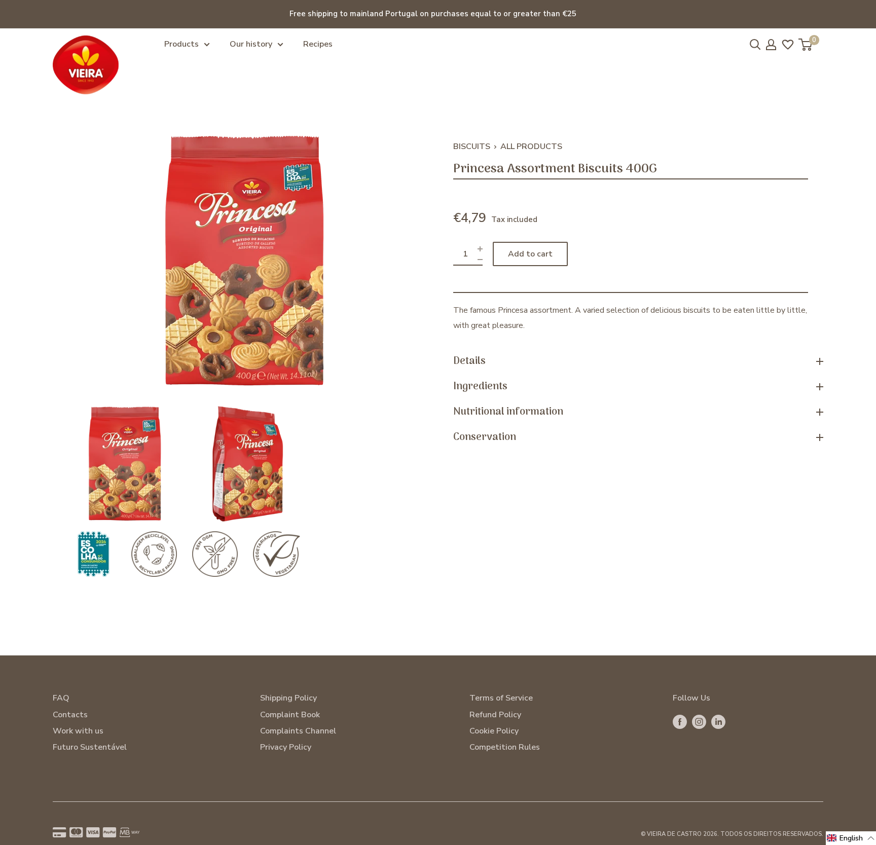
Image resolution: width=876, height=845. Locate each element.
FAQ (61, 698)
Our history (251, 44)
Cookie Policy (494, 731)
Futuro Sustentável (90, 747)
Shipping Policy (288, 698)
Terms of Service (501, 698)
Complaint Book (290, 714)
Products (181, 44)
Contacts (70, 714)
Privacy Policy (285, 747)
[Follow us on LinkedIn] (718, 721)
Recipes (318, 44)
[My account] (771, 44)
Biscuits (471, 146)
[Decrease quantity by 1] (480, 259)
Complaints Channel (298, 731)
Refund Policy (495, 714)
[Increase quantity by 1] (480, 248)
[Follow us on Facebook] (680, 721)
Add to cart (530, 254)
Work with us (78, 731)
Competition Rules (504, 747)
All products (531, 146)
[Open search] (755, 44)
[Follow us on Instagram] (699, 721)
